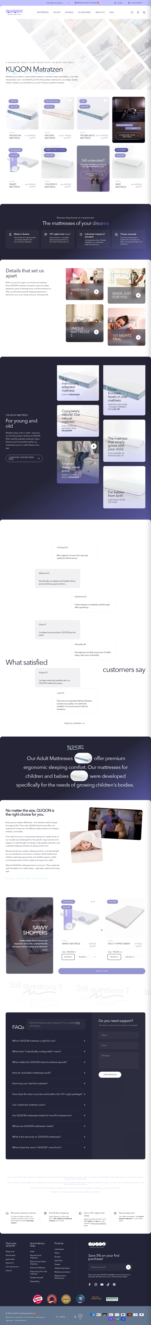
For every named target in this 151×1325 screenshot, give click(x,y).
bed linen (59, 1260)
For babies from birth (116, 494)
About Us (10, 1263)
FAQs (77, 1023)
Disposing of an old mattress (38, 1272)
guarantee (10, 1259)
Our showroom (12, 1267)
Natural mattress (50, 137)
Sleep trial (10, 1251)
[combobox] (120, 3)
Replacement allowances (60, 1277)
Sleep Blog (34, 1281)
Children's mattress (51, 186)
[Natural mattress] (58, 113)
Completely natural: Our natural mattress (71, 416)
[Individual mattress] (22, 113)
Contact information (20, 1320)
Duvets (57, 1257)
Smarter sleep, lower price (71, 467)
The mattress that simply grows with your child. (117, 444)
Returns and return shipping (38, 1262)
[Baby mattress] (128, 162)
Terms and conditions (98, 1223)
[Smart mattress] (22, 162)
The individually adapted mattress (70, 385)
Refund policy (10, 1317)
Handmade (10, 1255)
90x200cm (82, 957)
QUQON (12, 132)
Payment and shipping (35, 1256)
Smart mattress (14, 186)
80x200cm (68, 957)
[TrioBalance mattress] (93, 113)
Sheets (57, 1264)
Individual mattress (15, 137)
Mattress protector (62, 1272)
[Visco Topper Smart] (125, 917)
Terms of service (29, 1317)
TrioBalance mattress (87, 137)
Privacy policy (19, 1317)
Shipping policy (40, 1317)
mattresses (59, 1249)
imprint (9, 1270)
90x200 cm (114, 957)
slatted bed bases (62, 1268)
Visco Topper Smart (119, 943)
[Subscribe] (128, 1267)
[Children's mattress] (58, 162)
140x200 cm (129, 957)
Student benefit (36, 1277)
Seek (32, 1251)
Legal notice (9, 1320)
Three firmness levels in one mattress (117, 395)
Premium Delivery (37, 1267)
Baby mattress (120, 186)
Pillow (57, 1253)
